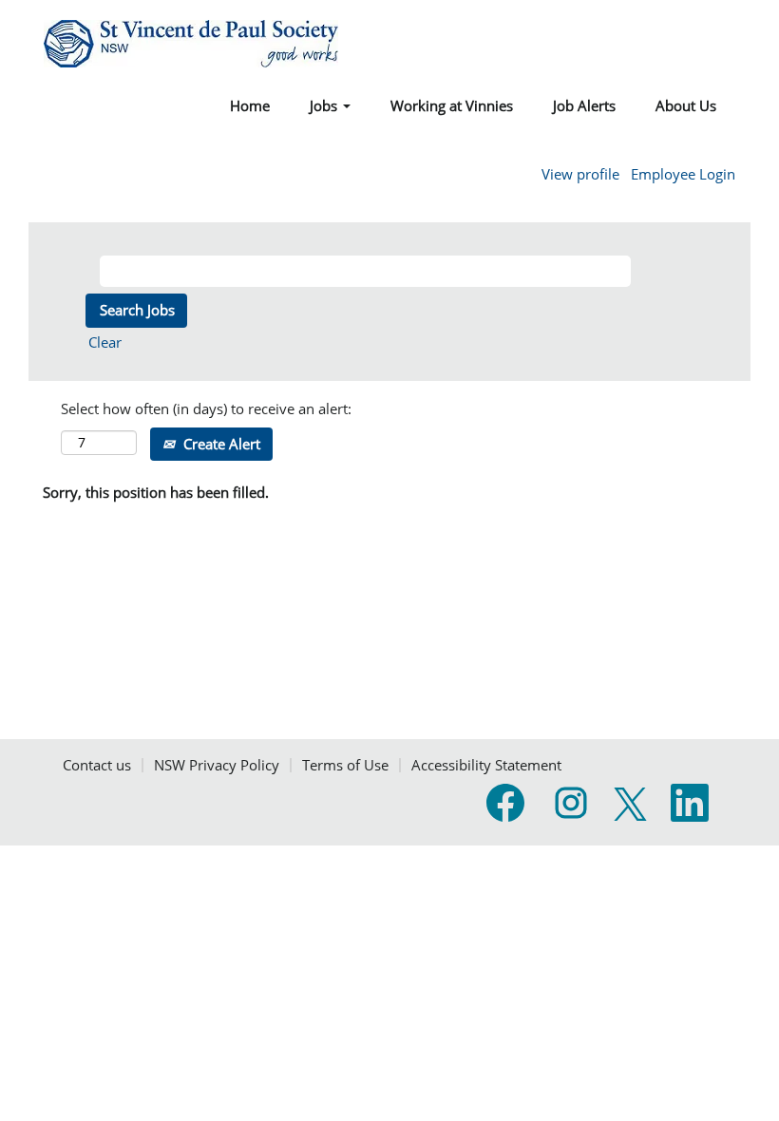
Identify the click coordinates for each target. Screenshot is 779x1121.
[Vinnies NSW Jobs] (191, 43)
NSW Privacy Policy (216, 764)
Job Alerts (584, 105)
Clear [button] (105, 342)
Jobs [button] (325, 105)
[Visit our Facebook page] (505, 803)
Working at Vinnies (451, 105)
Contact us (97, 764)
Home (250, 105)
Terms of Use (345, 764)
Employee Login (683, 174)
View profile (580, 174)
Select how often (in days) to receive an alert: (206, 408)
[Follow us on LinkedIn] (689, 803)
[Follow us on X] (630, 805)
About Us (686, 105)
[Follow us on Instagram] (571, 803)
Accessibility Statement (486, 764)
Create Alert (220, 443)
